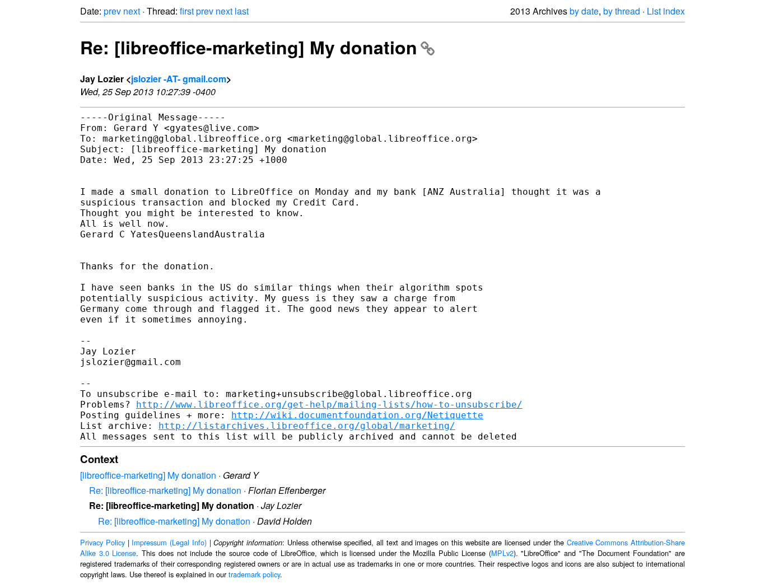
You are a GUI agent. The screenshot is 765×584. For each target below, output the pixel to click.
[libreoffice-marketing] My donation (148, 475)
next (131, 10)
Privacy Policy (102, 542)
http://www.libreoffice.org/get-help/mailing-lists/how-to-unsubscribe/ (329, 404)
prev (112, 10)
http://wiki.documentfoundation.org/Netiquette (357, 415)
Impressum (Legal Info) (169, 542)
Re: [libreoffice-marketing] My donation (248, 47)
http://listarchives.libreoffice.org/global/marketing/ (306, 426)
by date (584, 10)
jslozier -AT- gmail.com (178, 78)
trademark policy (254, 574)
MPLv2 (502, 553)
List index (666, 10)
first (187, 10)
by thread (621, 10)
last (242, 10)
